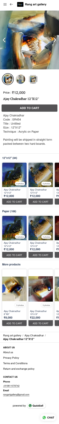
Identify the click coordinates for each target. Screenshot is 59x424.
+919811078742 (11, 385)
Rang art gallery (35, 4)
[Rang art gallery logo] (20, 4)
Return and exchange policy (18, 369)
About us (8, 352)
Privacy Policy (11, 357)
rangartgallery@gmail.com (16, 394)
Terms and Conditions (15, 363)
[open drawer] (5, 4)
